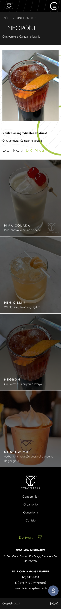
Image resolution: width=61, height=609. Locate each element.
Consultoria (30, 512)
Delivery (26, 537)
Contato (31, 520)
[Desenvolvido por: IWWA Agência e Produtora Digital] (54, 604)
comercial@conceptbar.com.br (30, 588)
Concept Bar (30, 496)
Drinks (19, 18)
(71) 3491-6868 (30, 577)
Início (7, 18)
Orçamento (30, 504)
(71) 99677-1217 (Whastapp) (30, 583)
